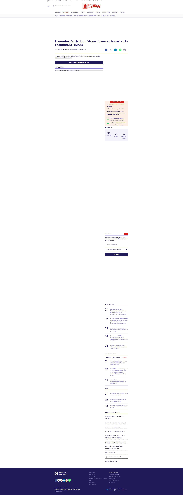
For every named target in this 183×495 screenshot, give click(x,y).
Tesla (101, 1)
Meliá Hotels (89, 1)
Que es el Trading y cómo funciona (115, 442)
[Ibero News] (125, 490)
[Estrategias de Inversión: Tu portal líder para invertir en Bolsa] (91, 6)
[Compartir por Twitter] (110, 50)
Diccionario (108, 234)
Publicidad (92, 473)
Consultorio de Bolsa (124, 137)
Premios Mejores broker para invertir (115, 423)
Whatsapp (120, 50)
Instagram (66, 480)
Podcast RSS (92, 485)
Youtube (61, 480)
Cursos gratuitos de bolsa (112, 427)
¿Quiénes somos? (114, 475)
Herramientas (108, 127)
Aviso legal (92, 477)
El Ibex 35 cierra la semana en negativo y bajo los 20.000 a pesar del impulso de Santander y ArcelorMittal (119, 321)
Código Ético (112, 479)
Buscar (53, 6)
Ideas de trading (110, 117)
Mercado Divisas (64, 1)
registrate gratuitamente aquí (63, 57)
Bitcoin (94, 1)
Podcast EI (92, 483)
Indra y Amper (72, 1)
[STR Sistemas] (117, 490)
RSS (90, 481)
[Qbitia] (108, 490)
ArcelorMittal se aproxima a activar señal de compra (117, 124)
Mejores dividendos (81, 1)
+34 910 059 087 (59, 491)
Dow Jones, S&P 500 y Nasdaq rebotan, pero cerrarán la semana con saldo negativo (119, 338)
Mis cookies (112, 483)
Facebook (106, 50)
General (83, 49)
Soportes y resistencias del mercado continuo (118, 400)
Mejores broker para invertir (113, 457)
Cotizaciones (108, 135)
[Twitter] (58, 480)
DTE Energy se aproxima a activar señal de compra (117, 120)
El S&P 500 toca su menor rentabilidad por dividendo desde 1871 (118, 381)
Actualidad (116, 357)
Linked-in (115, 50)
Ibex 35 (58, 1)
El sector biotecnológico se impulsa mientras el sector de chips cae (119, 329)
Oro (98, 1)
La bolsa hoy (52, 1)
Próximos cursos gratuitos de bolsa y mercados (119, 394)
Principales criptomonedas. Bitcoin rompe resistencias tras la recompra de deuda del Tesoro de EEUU (116, 113)
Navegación (48, 6)
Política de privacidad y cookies (98, 479)
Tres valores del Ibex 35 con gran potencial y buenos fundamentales (118, 362)
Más (126, 234)
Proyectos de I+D (114, 481)
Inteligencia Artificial (111, 461)
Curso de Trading (110, 453)
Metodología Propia (114, 477)
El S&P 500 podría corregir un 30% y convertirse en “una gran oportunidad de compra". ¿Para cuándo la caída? (119, 372)
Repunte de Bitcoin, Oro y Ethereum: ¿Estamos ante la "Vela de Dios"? (118, 346)
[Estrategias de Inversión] (61, 474)
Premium (124, 357)
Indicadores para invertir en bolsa (115, 431)
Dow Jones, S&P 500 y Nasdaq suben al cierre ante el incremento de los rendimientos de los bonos (118, 311)
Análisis (108, 357)
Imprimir (124, 50)
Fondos (116, 136)
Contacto (92, 475)
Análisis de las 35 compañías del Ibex (116, 108)
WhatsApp (69, 480)
